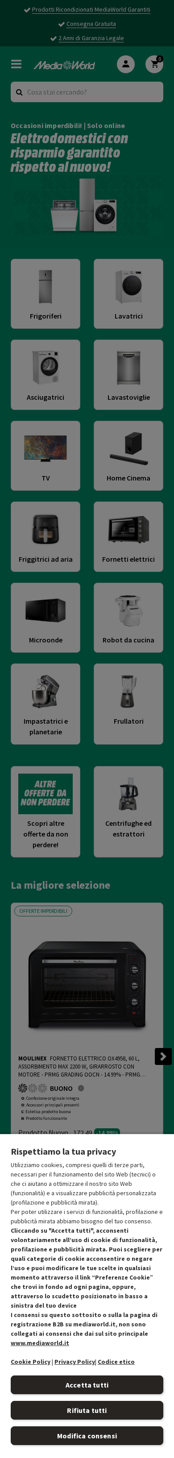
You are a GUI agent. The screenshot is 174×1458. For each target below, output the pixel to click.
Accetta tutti (87, 1384)
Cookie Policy (30, 1362)
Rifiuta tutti (87, 1410)
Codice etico (116, 1362)
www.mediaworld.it (40, 1343)
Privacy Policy (74, 1362)
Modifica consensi (87, 1435)
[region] (87, 1295)
